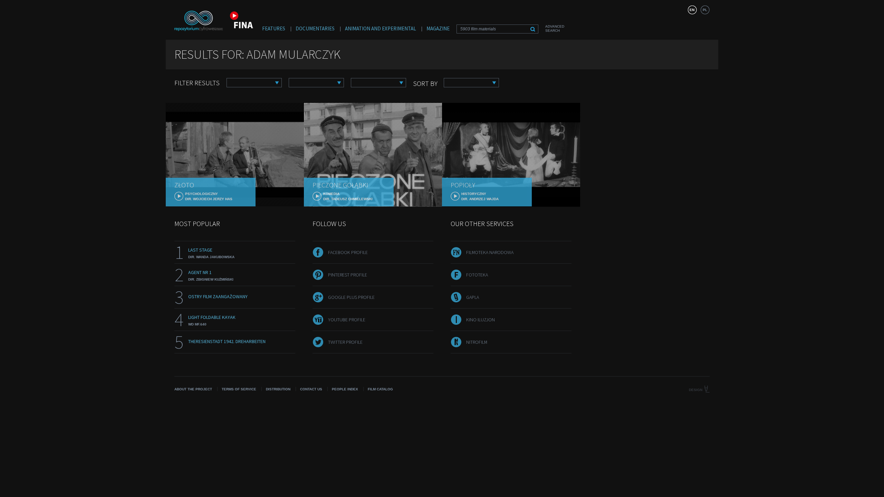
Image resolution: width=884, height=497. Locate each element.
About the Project (193, 389)
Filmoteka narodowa (489, 252)
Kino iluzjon (480, 319)
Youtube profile (346, 319)
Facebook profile (348, 252)
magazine (438, 28)
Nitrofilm (476, 342)
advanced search (554, 28)
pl (705, 10)
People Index (345, 389)
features (273, 28)
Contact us (311, 389)
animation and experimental (380, 28)
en (692, 10)
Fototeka (477, 275)
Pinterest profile (347, 275)
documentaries (315, 28)
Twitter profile (345, 342)
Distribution (278, 389)
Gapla (472, 297)
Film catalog (380, 389)
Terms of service (239, 389)
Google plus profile (351, 297)
